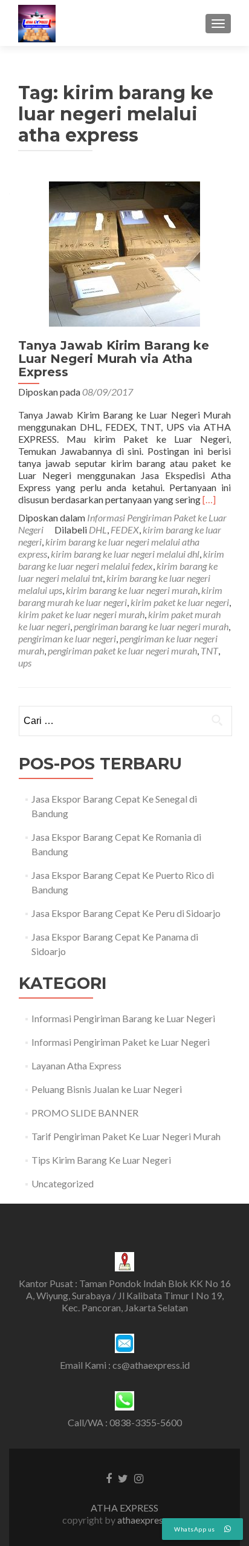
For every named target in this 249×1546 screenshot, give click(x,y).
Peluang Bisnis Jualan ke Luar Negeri (106, 1089)
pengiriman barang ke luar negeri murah (151, 626)
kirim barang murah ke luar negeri (120, 596)
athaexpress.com (152, 1519)
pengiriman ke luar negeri (67, 638)
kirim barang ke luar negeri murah (132, 590)
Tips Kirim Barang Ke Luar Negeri (101, 1160)
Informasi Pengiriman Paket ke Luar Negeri (120, 1042)
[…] (209, 499)
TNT (209, 650)
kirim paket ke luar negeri (180, 602)
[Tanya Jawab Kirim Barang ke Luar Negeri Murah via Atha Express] (124, 252)
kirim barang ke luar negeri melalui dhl (125, 553)
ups (24, 662)
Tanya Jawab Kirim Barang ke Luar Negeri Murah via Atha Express (113, 358)
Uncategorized (62, 1183)
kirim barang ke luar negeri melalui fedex (121, 560)
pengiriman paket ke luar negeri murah (122, 650)
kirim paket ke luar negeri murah (81, 614)
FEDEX (125, 529)
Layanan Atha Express (76, 1065)
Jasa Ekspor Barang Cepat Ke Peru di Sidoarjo (126, 913)
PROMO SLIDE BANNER (84, 1112)
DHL (98, 529)
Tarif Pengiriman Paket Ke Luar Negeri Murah (126, 1136)
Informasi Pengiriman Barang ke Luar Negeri (123, 1018)
